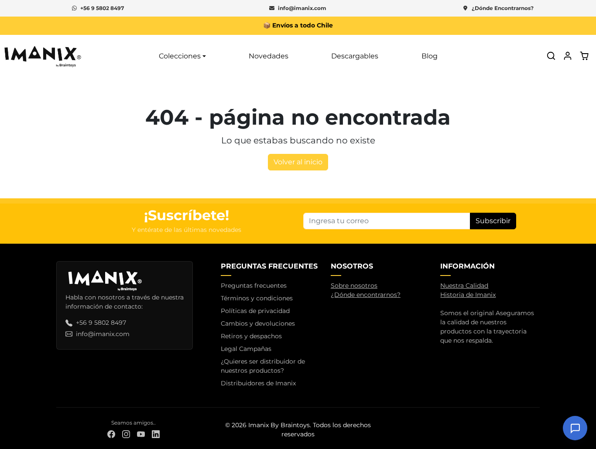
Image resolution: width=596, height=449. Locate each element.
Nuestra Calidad (464, 285)
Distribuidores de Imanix (258, 383)
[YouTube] (141, 434)
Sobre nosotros (354, 285)
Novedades (268, 55)
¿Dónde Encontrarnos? (503, 8)
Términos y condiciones (257, 298)
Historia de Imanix (468, 295)
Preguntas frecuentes (254, 285)
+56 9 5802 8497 (102, 8)
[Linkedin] (155, 434)
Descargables (354, 55)
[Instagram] (126, 434)
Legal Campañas (246, 349)
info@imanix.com (302, 8)
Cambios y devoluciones (258, 323)
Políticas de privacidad (255, 311)
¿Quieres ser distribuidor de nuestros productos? (263, 365)
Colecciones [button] (180, 55)
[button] (551, 55)
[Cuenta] (567, 55)
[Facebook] (111, 434)
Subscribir (493, 221)
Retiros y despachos (251, 336)
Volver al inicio (298, 162)
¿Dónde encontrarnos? (366, 295)
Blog (429, 55)
